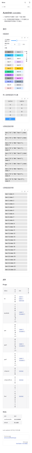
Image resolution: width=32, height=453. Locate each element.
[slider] (16, 40)
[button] (19, 45)
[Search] (25, 2)
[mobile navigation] (29, 2)
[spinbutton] (14, 44)
